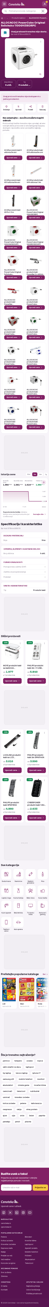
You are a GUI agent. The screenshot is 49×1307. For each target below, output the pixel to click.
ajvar (5, 1115)
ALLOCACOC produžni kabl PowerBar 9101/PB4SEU (9, 302)
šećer (31, 1115)
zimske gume (23, 1085)
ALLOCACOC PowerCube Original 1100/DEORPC (35, 212)
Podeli (30, 110)
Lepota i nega (6, 898)
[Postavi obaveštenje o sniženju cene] (43, 482)
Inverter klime (30, 1240)
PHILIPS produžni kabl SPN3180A (11, 803)
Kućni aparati (6, 913)
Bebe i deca (30, 898)
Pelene (4, 1237)
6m (40, 474)
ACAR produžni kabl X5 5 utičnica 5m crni (35, 151)
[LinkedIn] (16, 1212)
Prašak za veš (6, 1255)
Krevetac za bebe (8, 1244)
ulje (13, 1115)
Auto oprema (18, 929)
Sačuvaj (42, 110)
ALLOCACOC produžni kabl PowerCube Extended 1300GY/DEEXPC (11, 362)
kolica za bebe (9, 1103)
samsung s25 (8, 1079)
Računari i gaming (42, 913)
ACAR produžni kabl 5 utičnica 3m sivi (13, 151)
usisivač (6, 1097)
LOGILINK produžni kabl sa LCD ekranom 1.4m (12, 756)
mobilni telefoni (25, 1079)
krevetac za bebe (22, 1097)
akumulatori (8, 1085)
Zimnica (4, 1276)
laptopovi (30, 1067)
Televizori (29, 1263)
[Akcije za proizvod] (40, 41)
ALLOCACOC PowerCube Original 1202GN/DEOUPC (12, 242)
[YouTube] (30, 1212)
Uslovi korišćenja (33, 1290)
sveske (30, 1061)
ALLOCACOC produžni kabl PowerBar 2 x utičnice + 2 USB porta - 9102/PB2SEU (35, 272)
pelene (23, 1103)
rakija (19, 1109)
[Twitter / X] (10, 1212)
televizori (21, 1091)
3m (35, 474)
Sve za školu (6, 1272)
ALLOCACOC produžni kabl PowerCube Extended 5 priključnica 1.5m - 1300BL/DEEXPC (11, 422)
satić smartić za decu (12, 1067)
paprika (42, 1115)
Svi (44, 974)
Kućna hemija (18, 898)
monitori (41, 1079)
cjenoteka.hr (6, 1227)
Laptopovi (29, 1244)
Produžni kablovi (18, 18)
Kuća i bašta (42, 898)
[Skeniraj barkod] (43, 11)
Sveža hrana (6, 881)
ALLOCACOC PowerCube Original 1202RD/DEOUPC (35, 242)
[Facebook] (3, 1212)
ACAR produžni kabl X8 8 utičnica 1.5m (35, 181)
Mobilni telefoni (31, 1252)
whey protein (31, 1109)
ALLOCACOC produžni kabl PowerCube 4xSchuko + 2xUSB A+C (34, 302)
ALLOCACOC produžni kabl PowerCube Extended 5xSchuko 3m (35, 422)
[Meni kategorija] (4, 4)
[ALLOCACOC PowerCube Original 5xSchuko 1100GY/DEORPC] (24, 58)
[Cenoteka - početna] (24, 4)
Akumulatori (30, 1259)
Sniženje (6, 110)
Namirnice (18, 881)
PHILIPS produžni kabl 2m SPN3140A (35, 756)
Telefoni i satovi (6, 930)
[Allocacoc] (5, 33)
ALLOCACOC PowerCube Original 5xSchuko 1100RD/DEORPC (12, 272)
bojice (40, 1061)
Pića (42, 881)
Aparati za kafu (31, 1248)
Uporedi (18, 110)
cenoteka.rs (6, 1223)
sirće (22, 1115)
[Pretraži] (5, 11)
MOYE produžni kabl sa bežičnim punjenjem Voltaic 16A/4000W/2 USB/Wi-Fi (12, 666)
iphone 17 (36, 1073)
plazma (28, 1121)
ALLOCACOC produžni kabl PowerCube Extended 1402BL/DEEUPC (33, 362)
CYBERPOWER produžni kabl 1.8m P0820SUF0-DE (36, 803)
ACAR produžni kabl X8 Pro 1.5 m (12, 211)
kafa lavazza (36, 1103)
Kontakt (4, 1290)
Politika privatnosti (34, 1293)
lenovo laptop (21, 1073)
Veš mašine (5, 1259)
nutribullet (34, 1091)
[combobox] (23, 11)
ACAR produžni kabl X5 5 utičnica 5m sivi (12, 181)
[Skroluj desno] (45, 994)
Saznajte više (38, 514)
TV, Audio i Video (30, 913)
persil (17, 1121)
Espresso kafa (7, 1248)
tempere (18, 1061)
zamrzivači (7, 1091)
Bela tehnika (18, 913)
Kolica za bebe (7, 1240)
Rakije (3, 1252)
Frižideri (28, 1255)
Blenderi (28, 1237)
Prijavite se (40, 1187)
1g (46, 474)
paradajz (6, 1121)
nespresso (7, 1109)
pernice (6, 1061)
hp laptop (7, 1073)
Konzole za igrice (8, 1263)
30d (28, 474)
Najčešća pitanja (33, 1286)
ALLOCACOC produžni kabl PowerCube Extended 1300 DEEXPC (10, 332)
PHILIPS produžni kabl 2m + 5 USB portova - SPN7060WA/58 (35, 666)
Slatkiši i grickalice (30, 882)
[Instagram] (23, 1212)
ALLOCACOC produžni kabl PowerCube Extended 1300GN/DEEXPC (33, 332)
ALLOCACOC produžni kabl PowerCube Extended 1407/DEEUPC (32, 392)
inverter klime (40, 1085)
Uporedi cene (12, 158)
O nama (4, 1286)
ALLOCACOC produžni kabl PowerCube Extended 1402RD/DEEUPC (11, 392)
